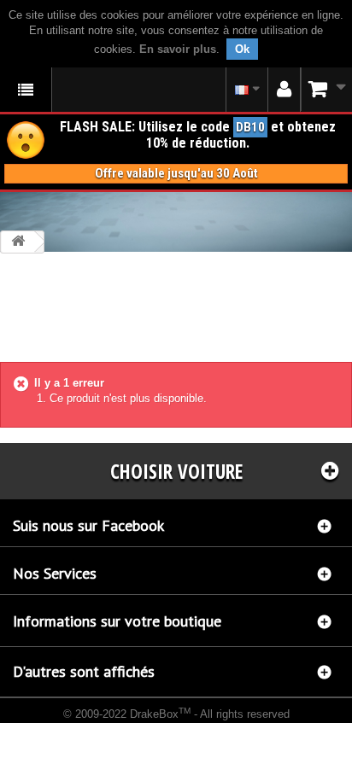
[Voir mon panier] (326, 89)
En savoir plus (177, 49)
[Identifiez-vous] (284, 89)
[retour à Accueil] (18, 242)
